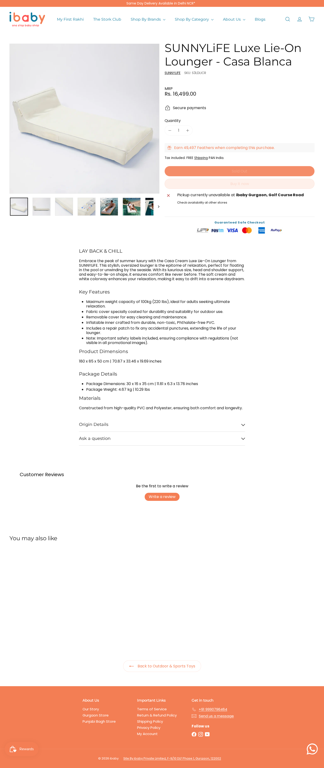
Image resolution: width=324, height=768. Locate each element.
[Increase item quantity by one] (187, 130)
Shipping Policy (150, 721)
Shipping (201, 158)
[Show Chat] (313, 749)
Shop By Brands (146, 19)
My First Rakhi (70, 19)
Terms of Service (152, 709)
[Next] (156, 206)
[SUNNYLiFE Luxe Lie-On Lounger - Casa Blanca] (32, 590)
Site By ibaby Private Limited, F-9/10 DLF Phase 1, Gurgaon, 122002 (172, 758)
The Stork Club (107, 19)
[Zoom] (84, 118)
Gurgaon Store (96, 715)
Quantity (173, 120)
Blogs (260, 19)
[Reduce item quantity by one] (170, 130)
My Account (147, 733)
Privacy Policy (148, 727)
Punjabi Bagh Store (99, 721)
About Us (232, 19)
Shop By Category (192, 19)
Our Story (91, 709)
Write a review (162, 496)
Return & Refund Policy (157, 715)
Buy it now (239, 183)
